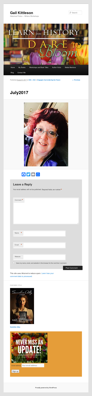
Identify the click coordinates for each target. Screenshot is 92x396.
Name (18, 233)
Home (13, 67)
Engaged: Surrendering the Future (48, 80)
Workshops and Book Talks (38, 67)
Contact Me (21, 72)
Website (17, 256)
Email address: (17, 365)
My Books (22, 67)
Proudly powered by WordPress (46, 388)
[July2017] (46, 134)
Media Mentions (70, 67)
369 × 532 (32, 80)
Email (18, 245)
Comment (19, 200)
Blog (12, 72)
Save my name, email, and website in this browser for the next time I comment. (41, 263)
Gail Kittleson (21, 12)
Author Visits (56, 67)
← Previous (76, 80)
